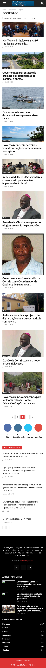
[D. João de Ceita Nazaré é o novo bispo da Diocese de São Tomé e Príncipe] (23, 343)
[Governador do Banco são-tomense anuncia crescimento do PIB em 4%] (8, 584)
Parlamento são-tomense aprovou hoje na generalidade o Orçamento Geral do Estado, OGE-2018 (22, 487)
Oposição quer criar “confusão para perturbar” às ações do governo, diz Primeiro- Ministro (18, 470)
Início (4, 10)
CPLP (33, 18)
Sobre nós (18, 661)
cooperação (17, 18)
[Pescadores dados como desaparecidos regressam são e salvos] (23, 98)
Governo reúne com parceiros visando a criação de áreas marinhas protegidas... (22, 148)
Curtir (7, 425)
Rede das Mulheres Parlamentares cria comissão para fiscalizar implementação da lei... (22, 180)
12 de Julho (7, 18)
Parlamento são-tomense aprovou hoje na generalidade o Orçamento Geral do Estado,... (30, 608)
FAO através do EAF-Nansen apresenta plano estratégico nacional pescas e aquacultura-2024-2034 (20, 504)
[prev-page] (12, 417)
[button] (4, 3)
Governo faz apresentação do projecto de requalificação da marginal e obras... (19, 75)
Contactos (27, 661)
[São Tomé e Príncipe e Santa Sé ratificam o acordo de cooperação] (23, 29)
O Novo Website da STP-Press (16, 518)
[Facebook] (16, 567)
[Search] (42, 3)
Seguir (17, 425)
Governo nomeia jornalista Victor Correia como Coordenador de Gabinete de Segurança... (21, 281)
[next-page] (33, 417)
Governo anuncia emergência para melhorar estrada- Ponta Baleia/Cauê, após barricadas (21, 400)
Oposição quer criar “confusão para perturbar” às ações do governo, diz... (29, 596)
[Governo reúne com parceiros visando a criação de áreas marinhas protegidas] (23, 134)
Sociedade (12, 10)
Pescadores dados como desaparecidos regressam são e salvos (20, 115)
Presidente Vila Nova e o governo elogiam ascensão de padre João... (21, 224)
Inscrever (38, 425)
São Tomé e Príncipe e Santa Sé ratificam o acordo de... (20, 42)
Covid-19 (26, 18)
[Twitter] (23, 567)
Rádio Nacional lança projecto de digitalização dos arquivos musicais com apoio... (21, 318)
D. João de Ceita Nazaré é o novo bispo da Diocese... (21, 362)
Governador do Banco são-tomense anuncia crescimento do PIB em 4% (29, 583)
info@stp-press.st (27, 560)
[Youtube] (29, 567)
